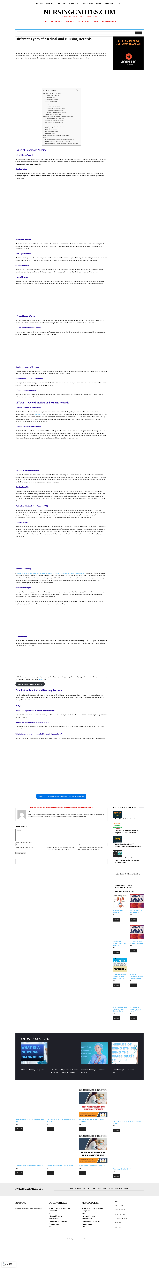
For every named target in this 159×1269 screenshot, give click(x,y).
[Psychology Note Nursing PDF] (128, 1151)
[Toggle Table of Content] (77, 90)
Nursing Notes (51, 97)
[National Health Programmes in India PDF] (29, 1148)
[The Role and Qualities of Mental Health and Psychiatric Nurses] (64, 1053)
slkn (29, 812)
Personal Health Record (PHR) (55, 122)
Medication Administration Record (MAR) (58, 126)
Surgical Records (51, 103)
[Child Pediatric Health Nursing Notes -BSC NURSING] (61, 1102)
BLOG (50, 1213)
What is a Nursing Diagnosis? (32, 1070)
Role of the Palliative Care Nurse (126, 819)
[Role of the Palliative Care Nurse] (117, 814)
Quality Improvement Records (55, 110)
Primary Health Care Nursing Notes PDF (92, 1165)
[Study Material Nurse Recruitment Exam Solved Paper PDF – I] (120, 965)
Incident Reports (51, 105)
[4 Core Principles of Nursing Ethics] (125, 1053)
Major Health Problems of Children (127, 874)
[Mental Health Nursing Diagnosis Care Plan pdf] (29, 1102)
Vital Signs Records (52, 101)
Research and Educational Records (56, 112)
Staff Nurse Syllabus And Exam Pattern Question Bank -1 (120, 1009)
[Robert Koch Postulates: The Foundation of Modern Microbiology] (117, 839)
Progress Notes (51, 128)
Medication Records (52, 99)
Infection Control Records (54, 114)
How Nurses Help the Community (58, 1222)
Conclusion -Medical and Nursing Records (56, 135)
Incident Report (51, 133)
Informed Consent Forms (53, 106)
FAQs (45, 137)
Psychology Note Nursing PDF (122, 1169)
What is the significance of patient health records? (60, 139)
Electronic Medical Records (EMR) (56, 118)
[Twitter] (32, 45)
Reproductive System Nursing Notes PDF (60, 1165)
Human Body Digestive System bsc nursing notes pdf (136, 976)
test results (38, 414)
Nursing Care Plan (52, 124)
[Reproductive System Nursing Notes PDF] (61, 1148)
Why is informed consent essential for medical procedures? (63, 143)
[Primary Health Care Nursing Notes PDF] (93, 1148)
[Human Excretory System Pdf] (120, 901)
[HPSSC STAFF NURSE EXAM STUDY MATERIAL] (120, 932)
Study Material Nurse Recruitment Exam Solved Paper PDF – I (120, 976)
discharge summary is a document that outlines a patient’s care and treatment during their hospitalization (51, 573)
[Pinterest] (36, 45)
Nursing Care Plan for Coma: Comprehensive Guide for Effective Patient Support (127, 860)
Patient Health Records (53, 95)
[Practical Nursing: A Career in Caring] (94, 1053)
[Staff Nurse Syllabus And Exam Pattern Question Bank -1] (120, 998)
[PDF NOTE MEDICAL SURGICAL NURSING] (137, 932)
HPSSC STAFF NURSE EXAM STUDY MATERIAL (119, 943)
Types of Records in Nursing (52, 93)
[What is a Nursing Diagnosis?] (34, 1053)
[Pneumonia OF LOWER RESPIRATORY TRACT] (117, 880)
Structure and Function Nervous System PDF (135, 1009)
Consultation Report (52, 131)
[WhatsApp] (41, 45)
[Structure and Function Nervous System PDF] (137, 998)
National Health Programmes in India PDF (29, 1165)
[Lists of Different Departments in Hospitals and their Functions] (117, 825)
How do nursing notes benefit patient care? (58, 141)
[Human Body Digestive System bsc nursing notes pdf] (137, 965)
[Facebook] (28, 45)
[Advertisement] (61, 74)
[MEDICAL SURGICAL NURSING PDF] (137, 901)
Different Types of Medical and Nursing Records (58, 116)
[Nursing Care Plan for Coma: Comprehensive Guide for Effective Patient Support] (117, 853)
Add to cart (116, 919)
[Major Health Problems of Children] (117, 869)
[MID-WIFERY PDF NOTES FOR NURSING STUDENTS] (93, 1102)
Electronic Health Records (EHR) (55, 120)
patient (40, 679)
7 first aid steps (55, 1216)
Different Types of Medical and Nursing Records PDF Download (61, 796)
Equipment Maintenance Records (56, 108)
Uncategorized (54, 1218)
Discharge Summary (52, 129)
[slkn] (21, 814)
